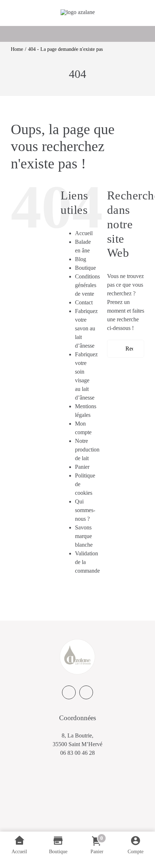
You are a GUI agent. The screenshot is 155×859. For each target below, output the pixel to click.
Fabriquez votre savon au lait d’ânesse (86, 328)
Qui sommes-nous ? (85, 510)
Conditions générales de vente (87, 285)
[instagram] (86, 692)
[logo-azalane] (78, 12)
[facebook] (69, 692)
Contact (84, 302)
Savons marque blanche (84, 536)
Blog (80, 259)
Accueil (84, 233)
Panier (82, 467)
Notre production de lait (87, 449)
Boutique (85, 268)
